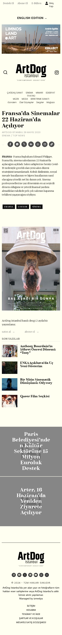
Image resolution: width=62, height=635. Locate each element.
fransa (8, 206)
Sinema (6, 135)
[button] (5, 72)
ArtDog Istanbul (12, 132)
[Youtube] (36, 575)
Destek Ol (8, 3)
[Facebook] (10, 144)
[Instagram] (14, 575)
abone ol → (32, 331)
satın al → (8, 331)
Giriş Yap (51, 5)
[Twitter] (24, 144)
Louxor (22, 206)
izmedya (38, 598)
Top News (19, 135)
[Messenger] (17, 144)
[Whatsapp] (38, 144)
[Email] (45, 144)
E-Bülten (36, 3)
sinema (36, 206)
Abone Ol (23, 3)
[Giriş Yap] (46, 3)
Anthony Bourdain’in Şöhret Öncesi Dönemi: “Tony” (38, 350)
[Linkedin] (31, 144)
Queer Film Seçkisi (34, 396)
